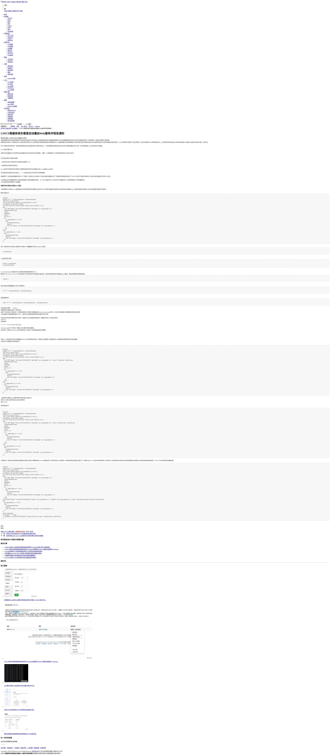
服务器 (6, 16)
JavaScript (10, 36)
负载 (2, 531)
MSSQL (10, 50)
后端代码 (7, 42)
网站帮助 (36, 748)
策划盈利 (10, 70)
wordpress (10, 59)
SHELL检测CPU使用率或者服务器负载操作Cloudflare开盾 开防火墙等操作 (27, 547)
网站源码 (10, 96)
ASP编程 (10, 44)
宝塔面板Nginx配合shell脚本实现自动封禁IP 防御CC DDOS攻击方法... (25, 600)
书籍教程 (10, 98)
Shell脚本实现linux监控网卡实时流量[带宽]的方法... (19, 685)
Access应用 (11, 90)
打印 (27, 531)
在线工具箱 (7, 11)
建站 (5, 57)
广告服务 (16, 748)
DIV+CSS (10, 35)
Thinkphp (10, 62)
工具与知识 (11, 112)
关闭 (31, 531)
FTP (9, 24)
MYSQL (10, 51)
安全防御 (10, 31)
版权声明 (23, 748)
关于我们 (3, 748)
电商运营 (10, 74)
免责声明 (43, 748)
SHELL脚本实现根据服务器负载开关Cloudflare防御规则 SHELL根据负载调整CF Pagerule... (31, 661)
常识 (9, 29)
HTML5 (10, 38)
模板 (5, 100)
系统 (5, 76)
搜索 (29, 124)
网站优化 (10, 66)
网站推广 (10, 68)
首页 (5, 14)
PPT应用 (10, 84)
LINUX (6, 531)
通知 (13, 531)
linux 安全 (24, 126)
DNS (9, 21)
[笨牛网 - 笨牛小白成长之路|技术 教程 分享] (14, 2)
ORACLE (10, 53)
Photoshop (10, 88)
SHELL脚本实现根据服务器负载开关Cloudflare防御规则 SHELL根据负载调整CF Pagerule (31, 549)
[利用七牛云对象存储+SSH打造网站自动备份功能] (16, 706)
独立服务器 (11, 121)
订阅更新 (14, 11)
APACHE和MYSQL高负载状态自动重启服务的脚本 (20, 557)
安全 (17, 126)
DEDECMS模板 (12, 106)
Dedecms (10, 60)
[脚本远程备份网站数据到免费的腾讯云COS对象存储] (16, 730)
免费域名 (10, 116)
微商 (9, 72)
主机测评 (7, 108)
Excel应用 (10, 82)
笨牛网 (3, 128)
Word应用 (10, 86)
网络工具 (10, 94)
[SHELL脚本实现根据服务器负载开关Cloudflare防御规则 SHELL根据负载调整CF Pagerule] (48, 658)
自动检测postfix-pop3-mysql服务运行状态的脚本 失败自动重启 (24, 535)
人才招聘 (30, 748)
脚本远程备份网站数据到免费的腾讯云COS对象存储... (20, 734)
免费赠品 (10, 118)
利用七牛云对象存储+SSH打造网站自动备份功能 (21, 533)
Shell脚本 (10, 55)
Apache (10, 26)
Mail (9, 22)
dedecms (37, 126)
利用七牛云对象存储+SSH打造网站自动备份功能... (19, 710)
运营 (5, 64)
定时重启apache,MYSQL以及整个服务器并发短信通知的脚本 (23, 553)
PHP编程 (10, 46)
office (5, 80)
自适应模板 (11, 102)
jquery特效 (11, 104)
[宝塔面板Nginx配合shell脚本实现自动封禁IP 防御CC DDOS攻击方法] (20, 596)
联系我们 (10, 748)
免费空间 (10, 114)
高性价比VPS (12, 110)
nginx (9, 27)
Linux (9, 19)
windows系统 (11, 78)
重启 (10, 531)
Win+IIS (10, 18)
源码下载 (7, 92)
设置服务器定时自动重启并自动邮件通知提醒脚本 (20, 555)
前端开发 (7, 33)
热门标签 (20, 11)
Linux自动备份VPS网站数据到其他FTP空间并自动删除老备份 (23, 551)
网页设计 (10, 40)
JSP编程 (10, 48)
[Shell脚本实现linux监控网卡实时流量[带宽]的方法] (16, 682)
